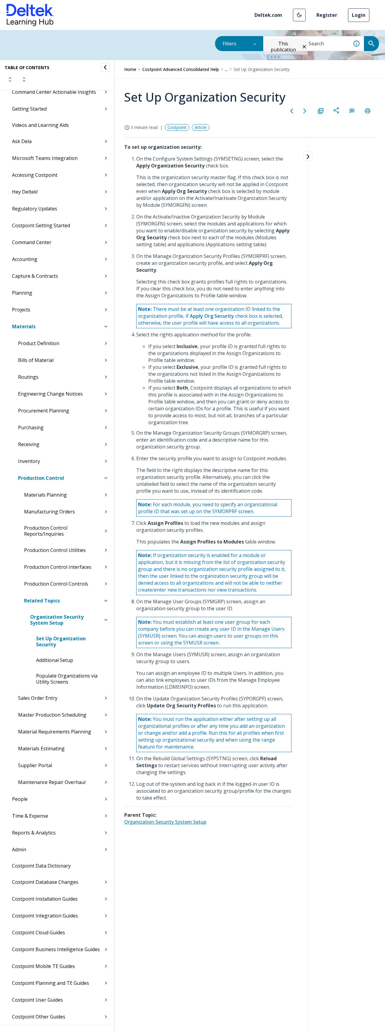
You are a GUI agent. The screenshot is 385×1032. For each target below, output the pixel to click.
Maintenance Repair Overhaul (51, 782)
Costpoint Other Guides (38, 1017)
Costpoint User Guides (37, 1000)
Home (130, 69)
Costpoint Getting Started (41, 225)
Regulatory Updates (34, 209)
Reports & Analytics (34, 833)
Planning (22, 293)
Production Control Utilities (55, 550)
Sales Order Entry (37, 698)
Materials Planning (45, 495)
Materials (23, 326)
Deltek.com (268, 15)
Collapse (24, 79)
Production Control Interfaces (57, 567)
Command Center (31, 242)
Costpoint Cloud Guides (38, 932)
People (20, 799)
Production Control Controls (56, 584)
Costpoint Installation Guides (45, 899)
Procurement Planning (43, 411)
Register (326, 15)
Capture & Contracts (35, 276)
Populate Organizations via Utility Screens (66, 679)
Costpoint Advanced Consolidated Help (180, 69)
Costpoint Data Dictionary (41, 866)
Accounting (24, 259)
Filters (229, 43)
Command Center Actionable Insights (54, 92)
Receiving (28, 444)
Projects (21, 310)
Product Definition (38, 343)
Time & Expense (30, 816)
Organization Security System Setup (57, 620)
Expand (10, 79)
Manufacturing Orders (49, 512)
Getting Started (29, 109)
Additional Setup (54, 660)
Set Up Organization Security (61, 641)
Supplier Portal (35, 765)
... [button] (226, 69)
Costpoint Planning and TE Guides (50, 983)
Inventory (29, 461)
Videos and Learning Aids (40, 125)
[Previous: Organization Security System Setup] (292, 111)
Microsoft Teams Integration (45, 158)
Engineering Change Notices (50, 394)
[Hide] (105, 67)
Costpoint (177, 127)
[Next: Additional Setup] (305, 111)
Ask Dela (22, 141)
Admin (19, 850)
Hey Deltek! (25, 192)
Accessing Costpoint (34, 175)
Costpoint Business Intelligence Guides (56, 949)
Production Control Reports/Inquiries (45, 531)
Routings (28, 377)
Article (201, 127)
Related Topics (42, 601)
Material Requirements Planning (54, 732)
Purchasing (31, 427)
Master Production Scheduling (52, 715)
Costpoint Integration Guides (45, 916)
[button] (299, 15)
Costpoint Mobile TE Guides (43, 966)
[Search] (371, 43)
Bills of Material (36, 360)
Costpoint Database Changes (45, 882)
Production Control (41, 478)
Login (358, 15)
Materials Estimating (41, 749)
